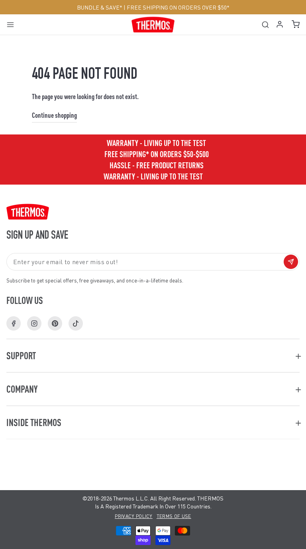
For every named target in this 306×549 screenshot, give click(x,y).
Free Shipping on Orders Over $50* (178, 7)
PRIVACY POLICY (134, 516)
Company (21, 389)
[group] (153, 176)
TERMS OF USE (174, 516)
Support (21, 355)
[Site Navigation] (13, 24)
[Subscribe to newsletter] (291, 262)
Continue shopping (54, 114)
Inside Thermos (33, 422)
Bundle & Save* (99, 7)
